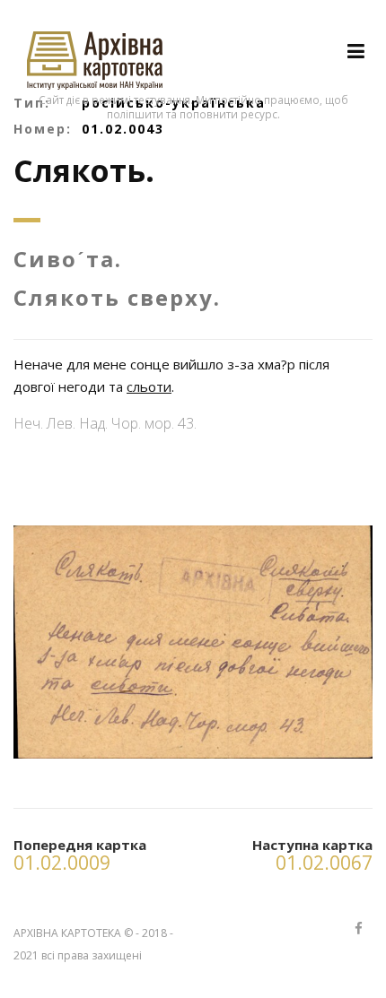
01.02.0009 (61, 862)
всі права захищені (91, 955)
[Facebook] (358, 929)
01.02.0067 (324, 862)
